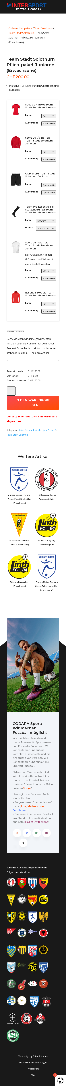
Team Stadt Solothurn (21, 33)
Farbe (28, 115)
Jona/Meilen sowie (32, 806)
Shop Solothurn (43, 28)
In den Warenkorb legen (33, 402)
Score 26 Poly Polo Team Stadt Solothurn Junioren (39, 245)
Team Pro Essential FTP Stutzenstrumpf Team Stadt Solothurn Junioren (40, 209)
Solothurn (19, 810)
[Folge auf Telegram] (23, 843)
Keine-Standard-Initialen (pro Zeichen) (37, 430)
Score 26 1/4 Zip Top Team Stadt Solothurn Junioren (39, 140)
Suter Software (40, 1056)
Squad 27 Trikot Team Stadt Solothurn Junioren (40, 106)
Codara (12, 28)
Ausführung (31, 122)
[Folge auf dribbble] (15, 842)
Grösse (29, 227)
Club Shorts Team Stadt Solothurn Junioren (40, 175)
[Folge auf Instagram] (17, 833)
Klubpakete (25, 28)
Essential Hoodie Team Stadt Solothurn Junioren (40, 294)
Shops (27, 788)
